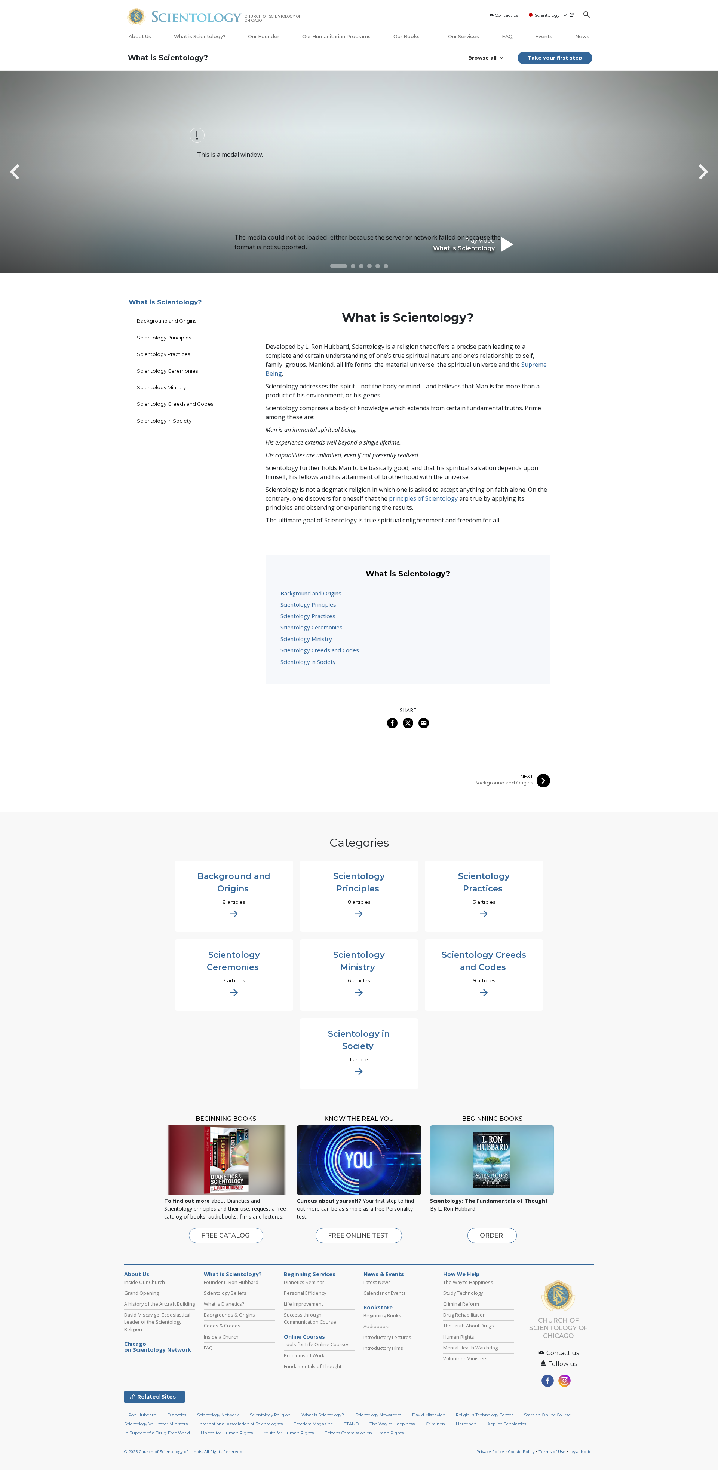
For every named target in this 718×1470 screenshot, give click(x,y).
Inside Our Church (144, 1282)
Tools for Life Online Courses (317, 1344)
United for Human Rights (227, 1433)
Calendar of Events (384, 1293)
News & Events (383, 1274)
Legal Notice (581, 1451)
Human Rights (458, 1336)
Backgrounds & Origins (229, 1314)
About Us (140, 36)
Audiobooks (377, 1326)
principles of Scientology (423, 498)
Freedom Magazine (313, 1424)
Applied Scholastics (506, 1424)
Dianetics (176, 1415)
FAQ (507, 36)
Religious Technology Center (484, 1415)
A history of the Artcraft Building (159, 1303)
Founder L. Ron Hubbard (231, 1282)
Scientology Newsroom (378, 1415)
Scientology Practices (307, 616)
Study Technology (463, 1293)
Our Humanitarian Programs (336, 36)
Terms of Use (551, 1451)
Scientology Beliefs (225, 1293)
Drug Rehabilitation (464, 1314)
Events (543, 36)
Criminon (435, 1424)
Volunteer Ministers (465, 1358)
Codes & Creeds (222, 1325)
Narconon (466, 1424)
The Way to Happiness (468, 1282)
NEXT (526, 776)
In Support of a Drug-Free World (157, 1433)
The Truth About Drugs (468, 1325)
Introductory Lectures (387, 1337)
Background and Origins (310, 593)
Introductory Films (383, 1348)
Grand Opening (141, 1293)
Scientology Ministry (306, 639)
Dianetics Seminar (304, 1282)
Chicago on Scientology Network (157, 1347)
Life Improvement (303, 1303)
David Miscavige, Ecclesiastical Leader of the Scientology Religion (157, 1321)
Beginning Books (382, 1315)
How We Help (461, 1274)
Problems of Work (304, 1355)
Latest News (377, 1282)
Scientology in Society (308, 661)
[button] (338, 266)
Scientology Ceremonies (311, 627)
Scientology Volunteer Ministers (156, 1424)
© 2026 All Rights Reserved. (183, 1451)
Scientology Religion (270, 1415)
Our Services (463, 36)
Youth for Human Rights (289, 1433)
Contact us (506, 15)
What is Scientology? (199, 36)
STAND (351, 1424)
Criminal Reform (461, 1303)
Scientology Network (218, 1415)
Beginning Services (309, 1274)
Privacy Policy (490, 1451)
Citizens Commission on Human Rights (364, 1433)
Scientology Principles (308, 604)
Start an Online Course (547, 1415)
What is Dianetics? (224, 1303)
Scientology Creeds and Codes (319, 650)
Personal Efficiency (305, 1293)
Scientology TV (551, 15)
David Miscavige (428, 1415)
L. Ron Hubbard (140, 1415)
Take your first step (555, 58)
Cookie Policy (521, 1451)
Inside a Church (221, 1336)
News (582, 36)
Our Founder (263, 36)
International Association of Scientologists (241, 1424)
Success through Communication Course (310, 1318)
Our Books (407, 36)
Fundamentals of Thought (312, 1366)
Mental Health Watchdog (470, 1347)
